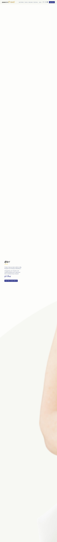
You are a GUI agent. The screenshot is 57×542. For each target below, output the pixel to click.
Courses (26, 2)
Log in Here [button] (52, 2)
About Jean (30, 2)
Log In (40, 2)
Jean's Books (21, 2)
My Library (36, 2)
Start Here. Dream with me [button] (11, 280)
